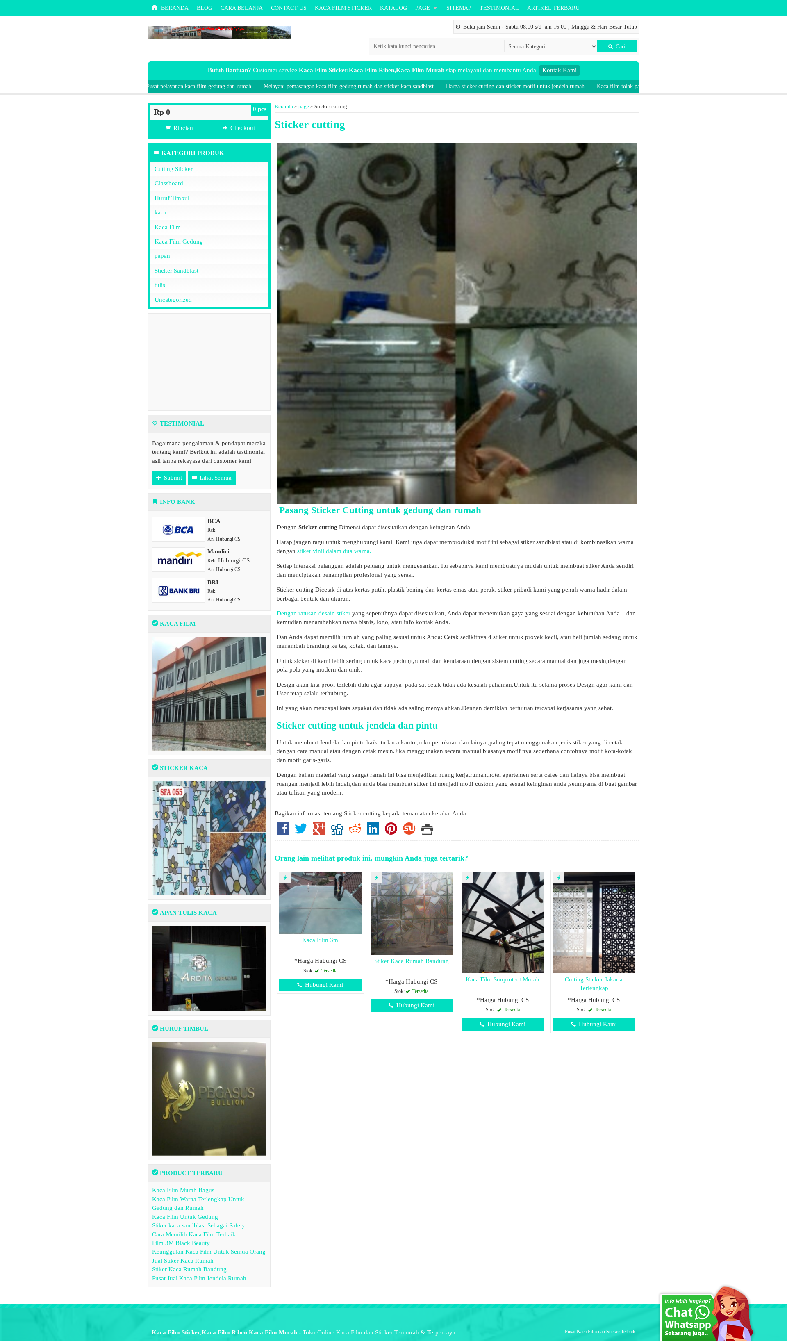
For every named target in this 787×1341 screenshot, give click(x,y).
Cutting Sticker (174, 169)
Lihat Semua (215, 477)
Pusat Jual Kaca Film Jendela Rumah (199, 1278)
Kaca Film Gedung (179, 241)
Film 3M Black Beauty (181, 1243)
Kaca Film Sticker (343, 8)
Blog (204, 8)
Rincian (182, 128)
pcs (259, 109)
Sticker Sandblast (176, 270)
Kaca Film (168, 227)
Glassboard (169, 183)
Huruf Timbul (172, 198)
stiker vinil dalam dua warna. (335, 551)
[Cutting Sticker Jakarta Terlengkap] (594, 922)
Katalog (393, 8)
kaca (160, 212)
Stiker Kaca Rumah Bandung (411, 961)
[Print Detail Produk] (427, 832)
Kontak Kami (559, 70)
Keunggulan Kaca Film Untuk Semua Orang (209, 1251)
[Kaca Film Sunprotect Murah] (503, 922)
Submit (172, 477)
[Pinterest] (391, 832)
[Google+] (319, 832)
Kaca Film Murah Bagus (183, 1190)
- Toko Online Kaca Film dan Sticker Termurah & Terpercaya (303, 1332)
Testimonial (499, 8)
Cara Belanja (242, 8)
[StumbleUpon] (409, 832)
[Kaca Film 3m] (320, 902)
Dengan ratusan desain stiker (314, 613)
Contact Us (289, 8)
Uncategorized (173, 299)
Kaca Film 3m (320, 940)
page (422, 8)
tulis (160, 285)
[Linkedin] (373, 832)
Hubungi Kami (323, 984)
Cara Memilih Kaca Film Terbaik (194, 1234)
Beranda (174, 8)
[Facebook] (283, 832)
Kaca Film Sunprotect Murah (502, 979)
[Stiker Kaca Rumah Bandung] (412, 913)
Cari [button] (620, 46)
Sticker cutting (310, 124)
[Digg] (337, 832)
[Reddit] (355, 832)
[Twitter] (301, 832)
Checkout (242, 128)
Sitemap (458, 8)
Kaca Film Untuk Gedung (185, 1217)
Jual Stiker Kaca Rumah (183, 1260)
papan (162, 256)
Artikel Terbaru (553, 8)
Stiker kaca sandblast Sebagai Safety (198, 1225)
